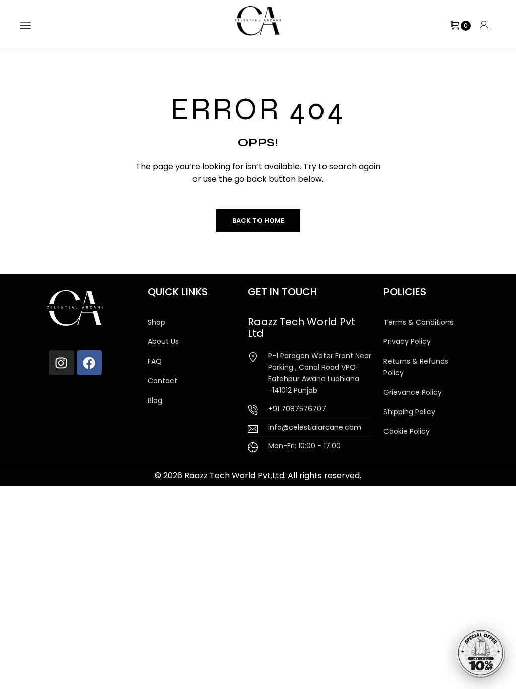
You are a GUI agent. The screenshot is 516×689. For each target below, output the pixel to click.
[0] (455, 25)
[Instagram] (61, 362)
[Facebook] (89, 362)
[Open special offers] (481, 653)
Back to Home (258, 220)
